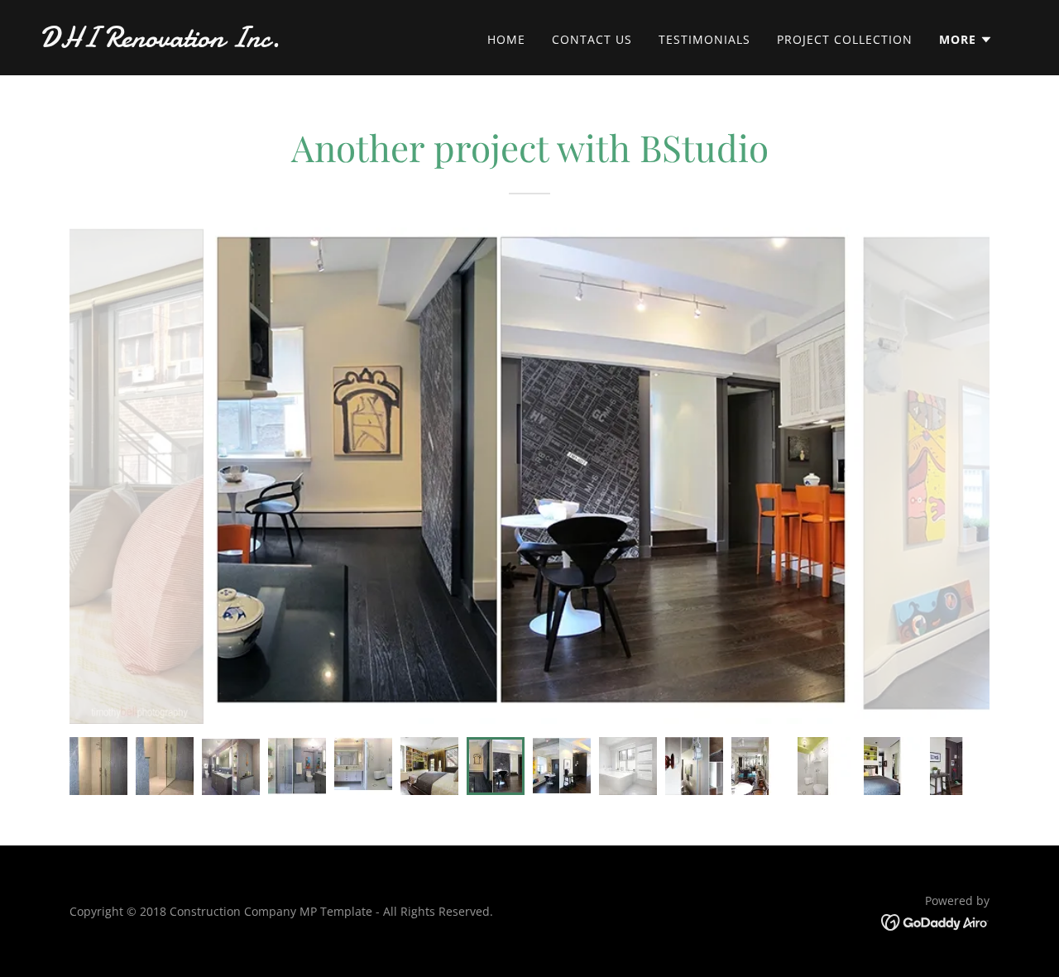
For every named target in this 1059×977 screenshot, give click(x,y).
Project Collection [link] (845, 39)
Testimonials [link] (704, 39)
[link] (177, 42)
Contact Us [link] (592, 39)
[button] (966, 40)
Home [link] (506, 39)
